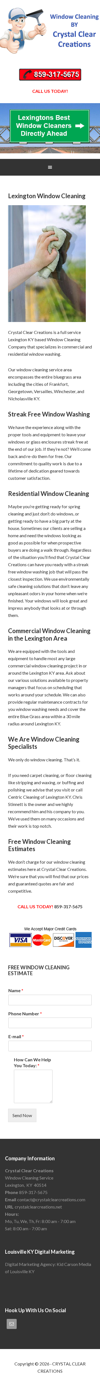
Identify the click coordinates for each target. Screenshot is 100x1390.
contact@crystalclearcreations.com (51, 1199)
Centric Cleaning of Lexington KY (39, 797)
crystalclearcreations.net (38, 1206)
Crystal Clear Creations (50, 31)
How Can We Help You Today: (32, 1062)
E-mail (16, 1036)
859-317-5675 (68, 906)
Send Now (22, 1115)
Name (15, 990)
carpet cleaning (44, 775)
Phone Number (25, 1013)
